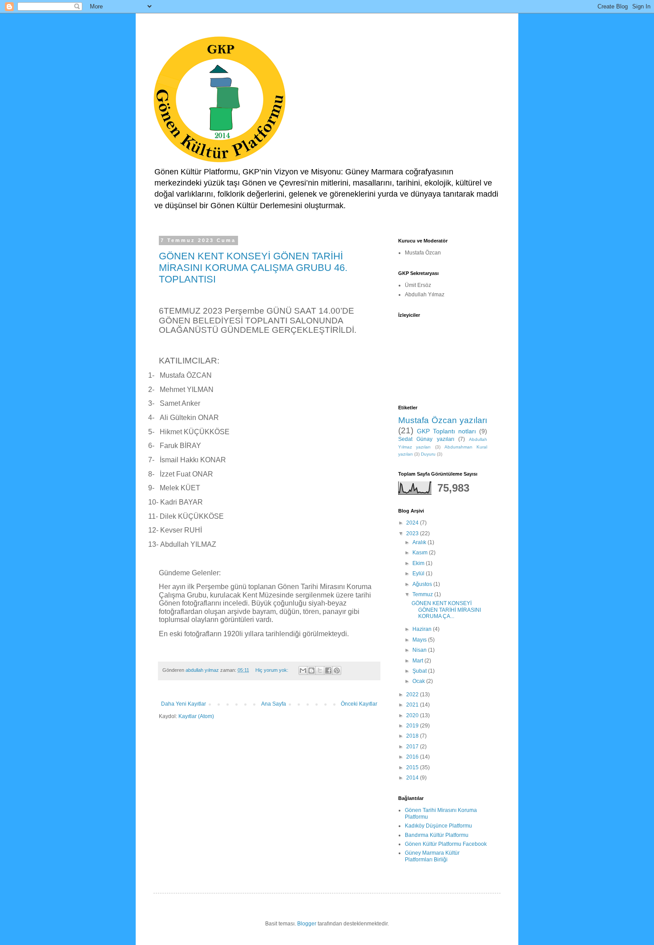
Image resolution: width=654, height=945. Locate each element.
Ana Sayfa (273, 704)
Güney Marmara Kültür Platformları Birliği (432, 856)
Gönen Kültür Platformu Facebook (446, 844)
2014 (413, 778)
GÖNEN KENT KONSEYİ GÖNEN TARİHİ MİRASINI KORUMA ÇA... (446, 609)
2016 (413, 757)
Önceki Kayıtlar (359, 704)
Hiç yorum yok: (272, 670)
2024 (413, 523)
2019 (413, 726)
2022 (413, 694)
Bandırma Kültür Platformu (436, 835)
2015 (413, 767)
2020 (413, 715)
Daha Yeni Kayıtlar (183, 704)
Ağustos (422, 584)
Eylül (419, 573)
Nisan (420, 650)
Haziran (422, 629)
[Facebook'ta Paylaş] (328, 670)
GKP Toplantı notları (446, 431)
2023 (413, 533)
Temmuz (423, 594)
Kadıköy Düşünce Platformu (438, 826)
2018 (413, 736)
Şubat (420, 671)
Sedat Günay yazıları (426, 439)
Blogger (306, 924)
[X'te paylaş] (319, 670)
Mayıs (420, 640)
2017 (413, 746)
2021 (413, 705)
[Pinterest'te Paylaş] (336, 670)
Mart (418, 661)
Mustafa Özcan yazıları (442, 420)
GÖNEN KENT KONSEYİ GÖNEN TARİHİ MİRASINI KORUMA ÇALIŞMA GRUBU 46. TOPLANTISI (253, 267)
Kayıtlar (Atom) (196, 716)
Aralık (420, 542)
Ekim (419, 563)
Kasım (420, 552)
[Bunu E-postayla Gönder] (303, 670)
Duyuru (428, 454)
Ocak (419, 681)
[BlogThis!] (311, 670)
